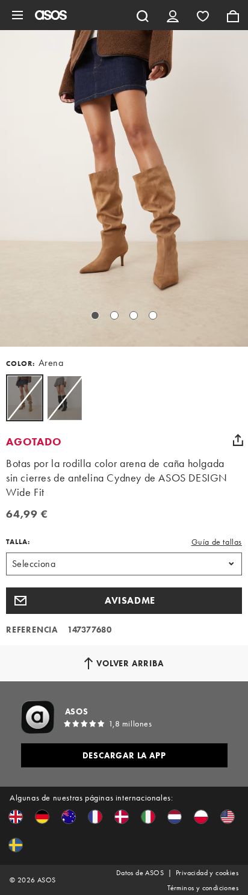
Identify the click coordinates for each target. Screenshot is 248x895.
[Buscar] (143, 15)
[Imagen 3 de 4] (133, 315)
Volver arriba (129, 663)
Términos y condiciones (202, 887)
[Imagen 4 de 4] (153, 315)
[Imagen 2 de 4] (114, 315)
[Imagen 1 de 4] (95, 315)
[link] (24, 397)
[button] (124, 600)
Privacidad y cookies (207, 872)
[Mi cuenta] (173, 15)
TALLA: (18, 542)
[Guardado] (203, 15)
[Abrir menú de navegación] (17, 15)
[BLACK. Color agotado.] (64, 397)
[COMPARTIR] (237, 440)
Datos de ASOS (140, 872)
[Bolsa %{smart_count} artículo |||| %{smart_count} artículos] (233, 15)
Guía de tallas (216, 541)
